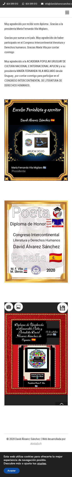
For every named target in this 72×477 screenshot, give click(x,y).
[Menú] (67, 12)
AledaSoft (36, 444)
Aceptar (11, 470)
